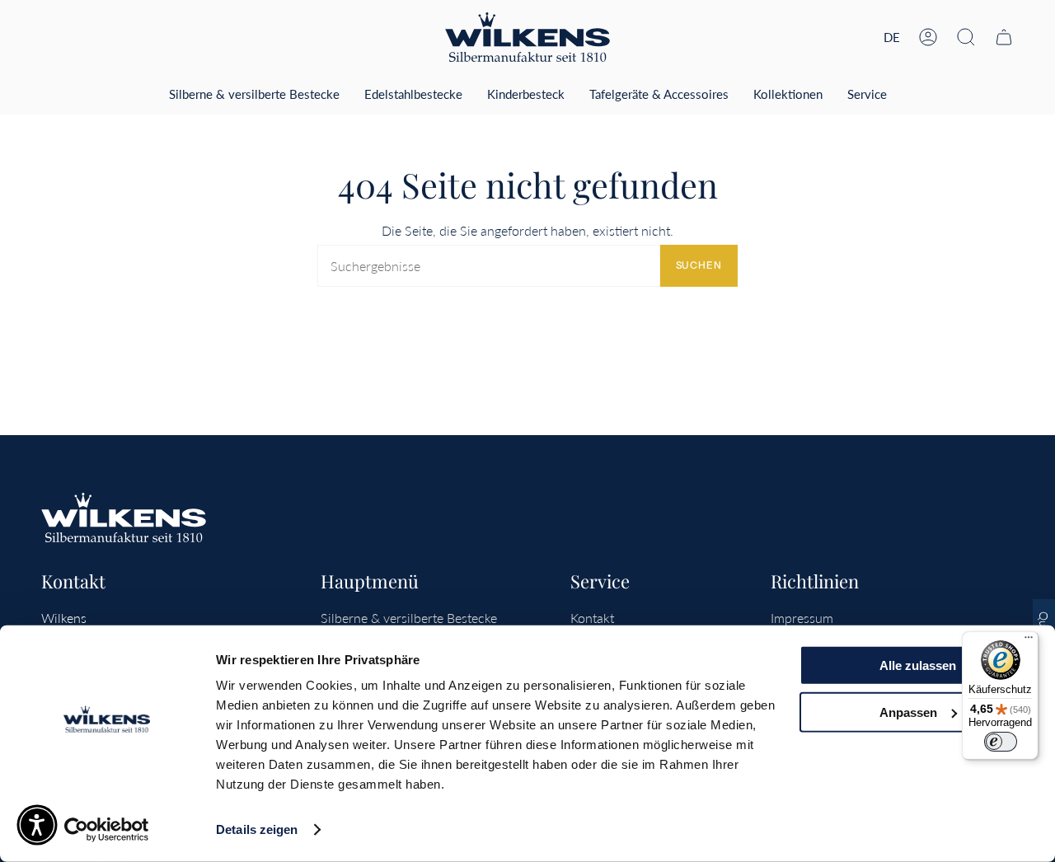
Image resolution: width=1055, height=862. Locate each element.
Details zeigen (257, 829)
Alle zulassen (917, 665)
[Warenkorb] (1004, 37)
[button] (966, 37)
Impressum (802, 617)
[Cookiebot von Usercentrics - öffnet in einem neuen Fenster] (107, 829)
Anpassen (908, 712)
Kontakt (592, 617)
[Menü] (1029, 641)
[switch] (1000, 742)
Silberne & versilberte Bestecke (409, 617)
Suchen (699, 265)
